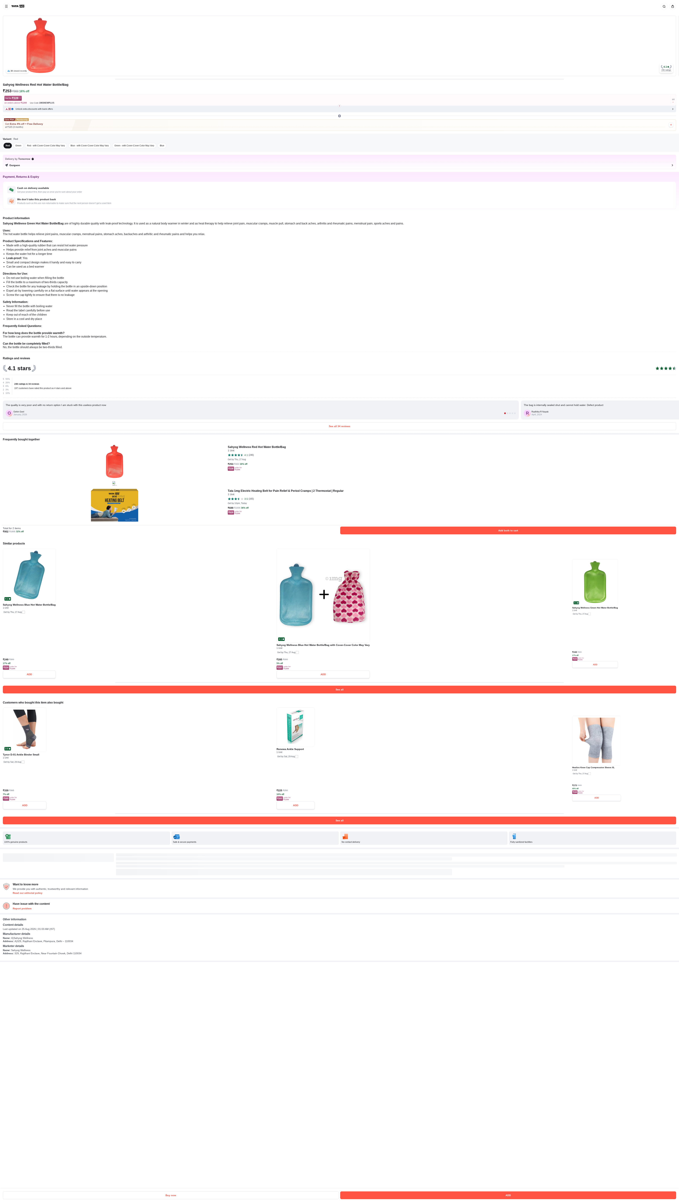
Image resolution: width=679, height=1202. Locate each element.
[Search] (663, 6)
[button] (666, 68)
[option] (8, 145)
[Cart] (672, 6)
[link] (18, 6)
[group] (339, 46)
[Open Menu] (6, 6)
